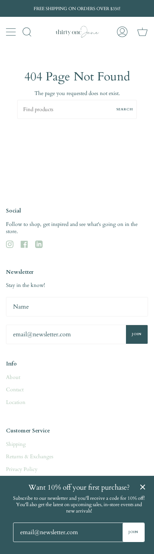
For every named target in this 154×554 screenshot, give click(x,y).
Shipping (16, 444)
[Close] (143, 487)
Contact (15, 389)
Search (124, 109)
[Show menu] (11, 31)
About (13, 377)
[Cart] (142, 32)
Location (15, 402)
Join (137, 334)
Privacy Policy (21, 469)
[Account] (122, 32)
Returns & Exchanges (29, 456)
